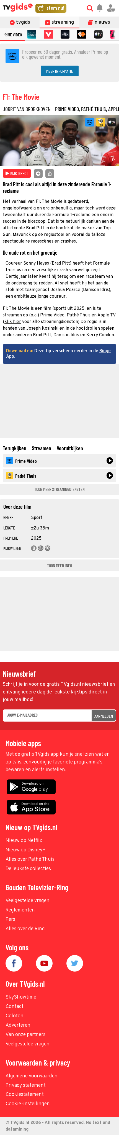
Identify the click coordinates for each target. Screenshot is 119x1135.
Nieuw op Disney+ (26, 850)
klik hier (12, 322)
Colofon (15, 1016)
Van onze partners (25, 1035)
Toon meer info (59, 565)
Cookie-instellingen (28, 1104)
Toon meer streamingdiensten (59, 489)
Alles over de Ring (25, 929)
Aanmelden (103, 716)
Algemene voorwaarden (32, 1076)
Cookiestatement (25, 1094)
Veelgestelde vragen (28, 901)
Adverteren (18, 1025)
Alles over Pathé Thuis (30, 859)
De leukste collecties (28, 869)
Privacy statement (26, 1085)
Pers (10, 919)
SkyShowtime (21, 997)
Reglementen (20, 910)
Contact (15, 1007)
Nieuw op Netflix (24, 841)
